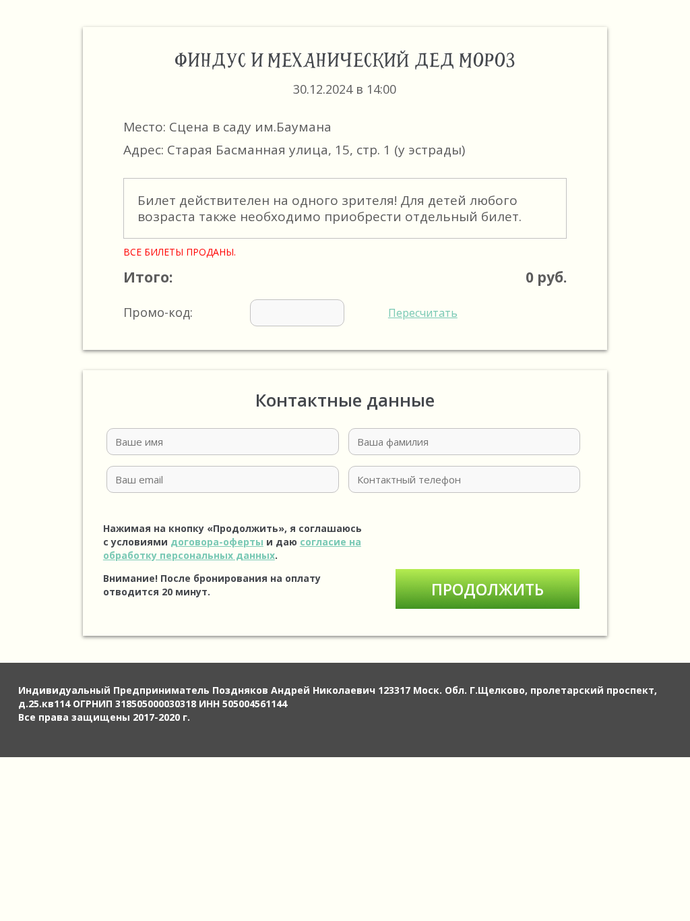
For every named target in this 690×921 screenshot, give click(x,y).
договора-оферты (216, 541)
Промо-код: (290, 312)
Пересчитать (423, 312)
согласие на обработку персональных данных (232, 548)
